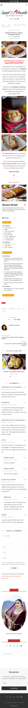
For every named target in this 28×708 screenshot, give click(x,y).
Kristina (7, 497)
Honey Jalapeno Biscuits (14, 371)
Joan (4, 440)
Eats (14, 30)
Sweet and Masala (14, 182)
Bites (9, 25)
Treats (18, 30)
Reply (25, 387)
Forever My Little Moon (12, 387)
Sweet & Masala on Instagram (14, 665)
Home (3, 25)
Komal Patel (17, 36)
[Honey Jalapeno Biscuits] (14, 361)
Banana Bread (12, 308)
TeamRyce (6, 402)
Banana (4, 308)
